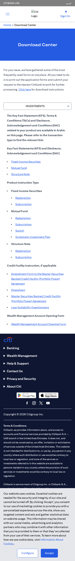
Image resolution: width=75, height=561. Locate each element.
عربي (69, 3)
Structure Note (20, 174)
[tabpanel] (37, 222)
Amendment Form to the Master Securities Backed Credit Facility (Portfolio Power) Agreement (37, 278)
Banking (13, 348)
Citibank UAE (11, 3)
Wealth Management (22, 356)
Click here (25, 89)
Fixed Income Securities (26, 161)
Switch (19, 230)
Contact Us (15, 371)
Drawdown (18, 290)
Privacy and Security (21, 379)
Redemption (23, 198)
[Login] (66, 12)
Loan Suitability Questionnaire (30, 307)
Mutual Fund (19, 168)
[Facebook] (27, 403)
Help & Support (18, 363)
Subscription (23, 204)
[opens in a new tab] (26, 395)
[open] (8, 14)
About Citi (14, 386)
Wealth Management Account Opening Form (38, 324)
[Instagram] (34, 403)
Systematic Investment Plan (32, 237)
